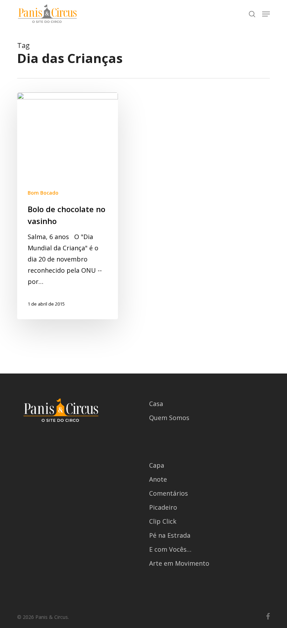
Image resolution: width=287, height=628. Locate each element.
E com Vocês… (170, 549)
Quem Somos (169, 417)
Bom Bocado (43, 192)
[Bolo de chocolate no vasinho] (67, 205)
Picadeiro (163, 507)
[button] (266, 14)
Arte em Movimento (179, 563)
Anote (158, 479)
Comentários (168, 493)
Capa (156, 465)
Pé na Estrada (169, 535)
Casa (156, 403)
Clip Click (162, 521)
